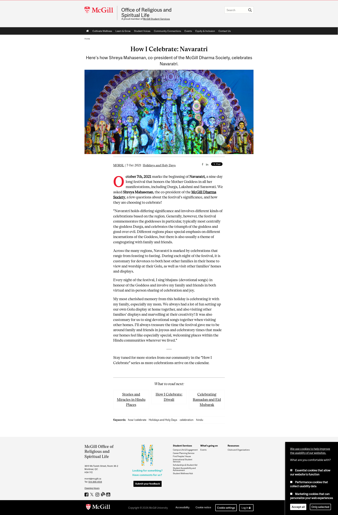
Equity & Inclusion (205, 31)
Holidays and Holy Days (159, 165)
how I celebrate (137, 419)
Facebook (86, 494)
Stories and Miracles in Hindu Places (131, 399)
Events (188, 31)
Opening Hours (91, 488)
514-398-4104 (95, 481)
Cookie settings (226, 507)
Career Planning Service (183, 453)
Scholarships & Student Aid (185, 465)
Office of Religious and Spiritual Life (146, 12)
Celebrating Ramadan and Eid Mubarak (207, 399)
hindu (199, 419)
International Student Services (182, 460)
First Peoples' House (182, 456)
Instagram (97, 494)
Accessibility (182, 507)
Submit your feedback (147, 483)
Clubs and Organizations (239, 450)
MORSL (118, 165)
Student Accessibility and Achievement (184, 469)
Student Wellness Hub (183, 473)
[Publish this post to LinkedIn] (207, 164)
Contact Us (224, 31)
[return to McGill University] (98, 507)
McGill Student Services (156, 18)
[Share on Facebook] (202, 164)
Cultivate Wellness (102, 31)
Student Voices (142, 31)
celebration (186, 419)
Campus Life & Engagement (185, 450)
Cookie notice (203, 507)
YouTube (108, 494)
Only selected (320, 506)
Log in (245, 507)
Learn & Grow (122, 31)
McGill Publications (103, 494)
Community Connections (167, 31)
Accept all (298, 506)
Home (87, 31)
